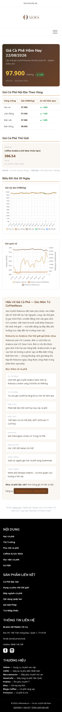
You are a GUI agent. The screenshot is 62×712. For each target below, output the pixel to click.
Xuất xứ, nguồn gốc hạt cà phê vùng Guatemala (30, 459)
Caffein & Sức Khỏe (13, 553)
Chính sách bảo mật (40, 707)
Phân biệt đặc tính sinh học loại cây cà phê (27, 406)
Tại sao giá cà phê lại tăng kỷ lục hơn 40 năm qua (31, 394)
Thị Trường (9, 542)
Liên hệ (27, 707)
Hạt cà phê (8, 536)
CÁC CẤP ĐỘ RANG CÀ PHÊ (21, 447)
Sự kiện (7, 565)
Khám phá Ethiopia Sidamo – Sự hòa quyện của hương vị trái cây (30, 473)
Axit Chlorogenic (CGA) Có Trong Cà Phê (26, 434)
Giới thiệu (17, 707)
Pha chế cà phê (11, 548)
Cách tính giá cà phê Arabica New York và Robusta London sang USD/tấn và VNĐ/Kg (28, 380)
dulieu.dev (17, 507)
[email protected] (17, 638)
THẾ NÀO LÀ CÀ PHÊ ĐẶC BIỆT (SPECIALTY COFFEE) (28, 420)
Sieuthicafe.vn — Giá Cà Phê (31, 491)
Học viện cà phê (11, 559)
